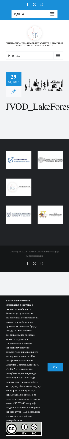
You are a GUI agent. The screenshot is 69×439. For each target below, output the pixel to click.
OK (55, 367)
